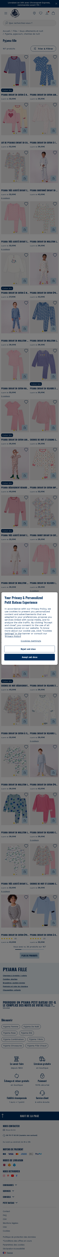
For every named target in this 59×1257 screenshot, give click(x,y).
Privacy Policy (12, 636)
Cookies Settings (31, 640)
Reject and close (28, 648)
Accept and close (29, 657)
